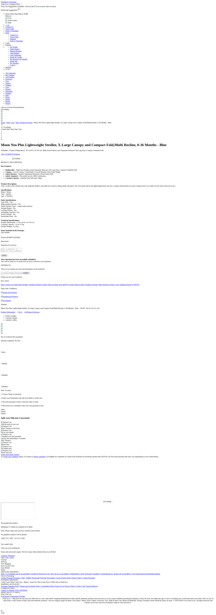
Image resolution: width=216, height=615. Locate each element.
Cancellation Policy (48, 586)
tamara (3, 411)
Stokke (157, 574)
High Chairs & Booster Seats (86, 574)
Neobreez (141, 574)
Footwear (8, 79)
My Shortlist (14, 63)
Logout (12, 65)
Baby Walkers (71, 574)
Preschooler (36, 578)
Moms (7, 99)
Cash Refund (14, 53)
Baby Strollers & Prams (24, 123)
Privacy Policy (70, 586)
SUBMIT (26, 273)
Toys (7, 81)
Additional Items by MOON (129, 285)
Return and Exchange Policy (30, 586)
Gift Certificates (15, 55)
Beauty (7, 101)
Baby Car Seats (6, 574)
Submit (4, 255)
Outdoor (8, 85)
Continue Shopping (8, 556)
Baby (23, 578)
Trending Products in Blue (38, 285)
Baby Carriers (101, 574)
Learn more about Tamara (10, 455)
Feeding (8, 93)
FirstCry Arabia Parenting (86, 578)
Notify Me (13, 61)
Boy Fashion (10, 75)
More (7, 33)
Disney (7, 103)
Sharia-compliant (40, 457)
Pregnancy (17, 578)
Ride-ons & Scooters (19, 574)
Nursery (8, 89)
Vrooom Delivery (92, 586)
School (7, 83)
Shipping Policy (14, 586)
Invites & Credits (16, 57)
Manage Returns (16, 51)
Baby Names (71, 578)
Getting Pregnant (7, 578)
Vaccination (51, 578)
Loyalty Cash (80, 586)
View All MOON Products (10, 154)
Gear (7, 87)
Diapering (8, 91)
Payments (4, 586)
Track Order (14, 37)
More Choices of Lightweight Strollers (14, 285)
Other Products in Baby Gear (108, 285)
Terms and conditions (11, 457)
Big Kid (43, 578)
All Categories (10, 73)
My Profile (14, 47)
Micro (153, 574)
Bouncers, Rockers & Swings (116, 574)
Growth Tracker (61, 578)
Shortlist (13, 39)
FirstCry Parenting (16, 41)
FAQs (17, 590)
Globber (148, 574)
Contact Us (14, 35)
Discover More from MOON (58, 285)
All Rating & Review (32, 312)
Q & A (19, 312)
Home (7, 97)
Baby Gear (10, 123)
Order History (15, 49)
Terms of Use (59, 586)
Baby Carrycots (132, 574)
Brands (11, 590)
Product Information (8, 312)
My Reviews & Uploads (18, 59)
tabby (3, 409)
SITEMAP (23, 590)
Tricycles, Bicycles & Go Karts (54, 574)
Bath (7, 95)
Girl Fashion (9, 77)
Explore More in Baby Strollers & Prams (83, 285)
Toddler (28, 578)
